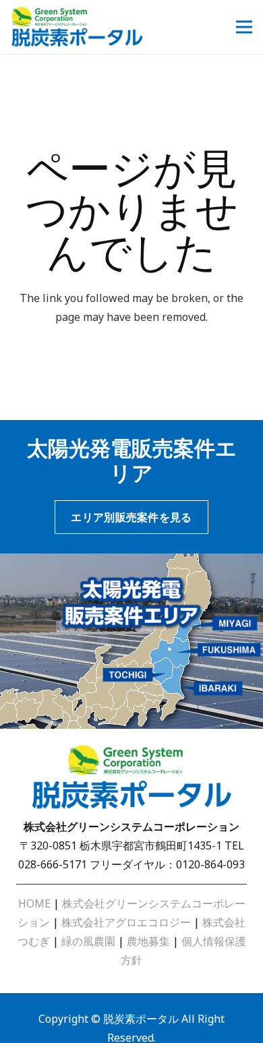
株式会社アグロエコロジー (126, 922)
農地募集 (148, 941)
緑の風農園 (88, 941)
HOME (34, 903)
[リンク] (77, 27)
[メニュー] (244, 27)
